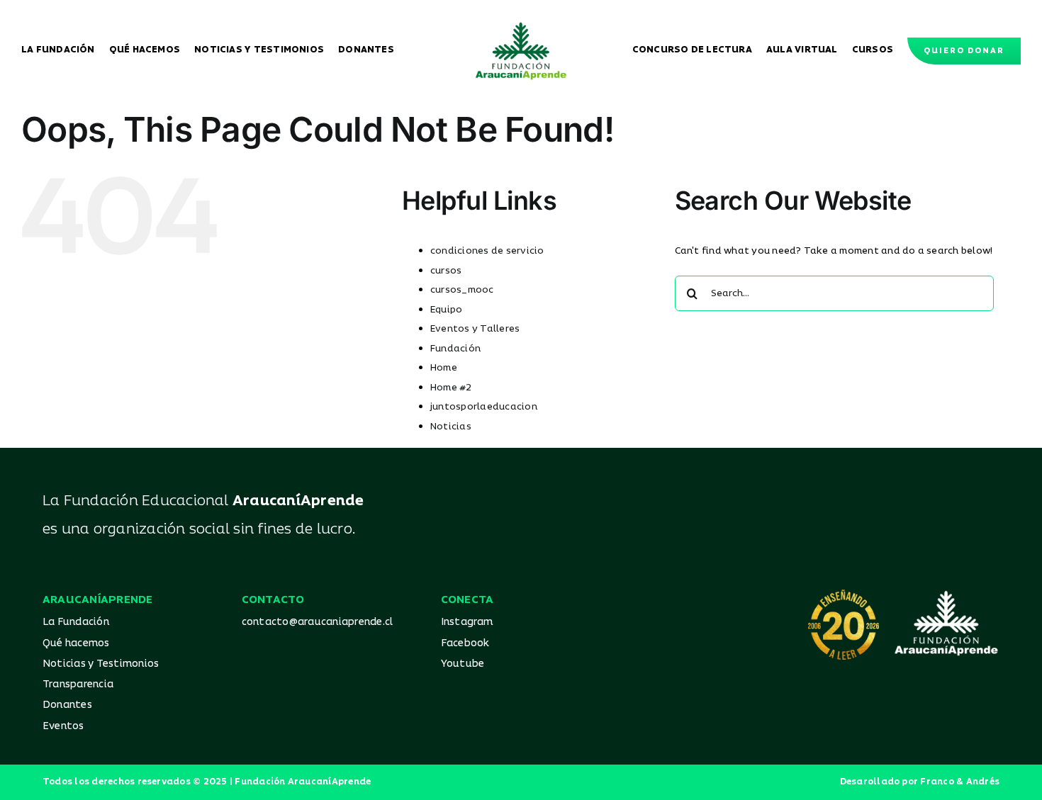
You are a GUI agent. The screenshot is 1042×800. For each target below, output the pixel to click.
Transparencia (78, 684)
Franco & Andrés (959, 782)
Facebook (465, 643)
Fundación (455, 349)
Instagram (467, 621)
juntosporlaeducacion (483, 407)
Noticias (450, 426)
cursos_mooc (462, 290)
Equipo (446, 310)
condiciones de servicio (487, 251)
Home (443, 368)
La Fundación (76, 621)
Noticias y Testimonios (101, 663)
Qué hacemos (76, 643)
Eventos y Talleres (475, 329)
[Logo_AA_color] (521, 27)
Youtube (463, 663)
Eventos (63, 726)
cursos (445, 271)
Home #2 (451, 388)
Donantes (67, 704)
